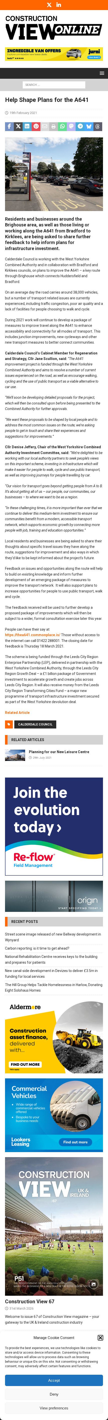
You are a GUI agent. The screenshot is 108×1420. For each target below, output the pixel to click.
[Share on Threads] (97, 126)
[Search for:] (54, 85)
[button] (100, 1337)
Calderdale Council (35, 724)
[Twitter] (49, 5)
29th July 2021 (42, 757)
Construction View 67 (29, 1302)
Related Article (17, 713)
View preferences (54, 1408)
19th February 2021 (23, 113)
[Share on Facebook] (9, 126)
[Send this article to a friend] (44, 126)
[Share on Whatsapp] (62, 126)
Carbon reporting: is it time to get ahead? (37, 948)
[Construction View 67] (54, 1226)
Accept (54, 1380)
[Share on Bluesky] (89, 126)
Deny (54, 1394)
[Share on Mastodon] (71, 126)
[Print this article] (53, 126)
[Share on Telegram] (80, 126)
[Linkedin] (59, 5)
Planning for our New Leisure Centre (59, 752)
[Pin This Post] (36, 126)
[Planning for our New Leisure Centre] (15, 755)
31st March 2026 (21, 1308)
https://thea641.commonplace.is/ (32, 635)
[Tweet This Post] (18, 126)
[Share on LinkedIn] (27, 126)
